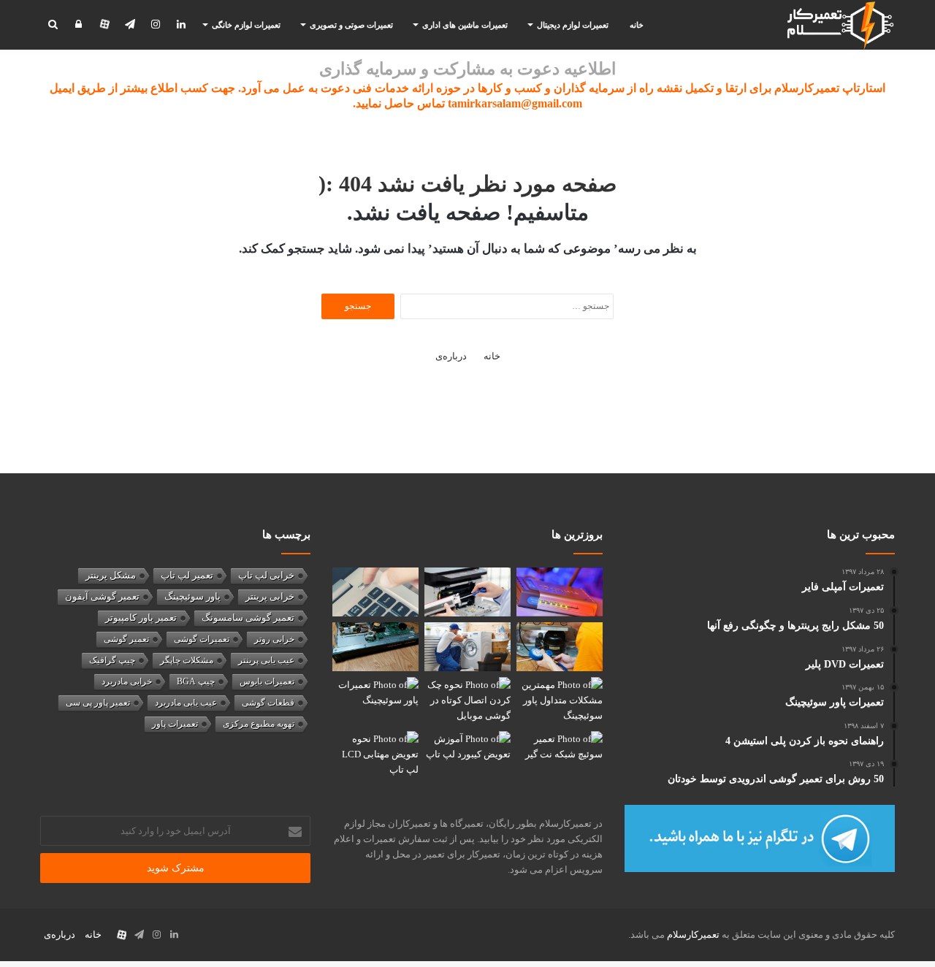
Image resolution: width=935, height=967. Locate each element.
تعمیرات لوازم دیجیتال (572, 24)
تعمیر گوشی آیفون (102, 597)
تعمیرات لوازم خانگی (246, 24)
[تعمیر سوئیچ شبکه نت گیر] (559, 755)
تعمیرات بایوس (267, 681)
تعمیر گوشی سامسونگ (248, 618)
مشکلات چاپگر (186, 660)
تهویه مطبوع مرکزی (258, 724)
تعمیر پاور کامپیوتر (141, 618)
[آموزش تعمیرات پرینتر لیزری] (467, 591)
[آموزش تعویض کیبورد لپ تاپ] (467, 755)
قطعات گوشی (268, 702)
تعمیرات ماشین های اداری (465, 24)
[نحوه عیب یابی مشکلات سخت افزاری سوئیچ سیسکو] (375, 646)
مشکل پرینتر (110, 575)
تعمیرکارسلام (693, 934)
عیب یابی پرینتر (266, 660)
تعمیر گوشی (126, 639)
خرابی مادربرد (127, 681)
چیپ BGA (196, 681)
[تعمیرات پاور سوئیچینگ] (375, 701)
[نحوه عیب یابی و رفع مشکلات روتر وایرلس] (559, 591)
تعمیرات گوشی (201, 639)
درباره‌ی (451, 356)
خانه (637, 24)
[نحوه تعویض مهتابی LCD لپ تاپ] (375, 755)
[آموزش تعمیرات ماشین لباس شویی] (467, 646)
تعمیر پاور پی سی (98, 702)
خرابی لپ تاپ (266, 575)
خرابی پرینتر (269, 597)
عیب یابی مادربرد (186, 702)
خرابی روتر (274, 639)
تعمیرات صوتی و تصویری (351, 24)
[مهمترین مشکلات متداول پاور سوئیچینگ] (559, 701)
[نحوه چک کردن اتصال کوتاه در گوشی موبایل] (467, 701)
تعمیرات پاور (175, 724)
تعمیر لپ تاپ (187, 575)
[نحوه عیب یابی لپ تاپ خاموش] (375, 591)
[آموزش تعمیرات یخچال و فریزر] (559, 646)
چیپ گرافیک (112, 660)
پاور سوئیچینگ (192, 597)
